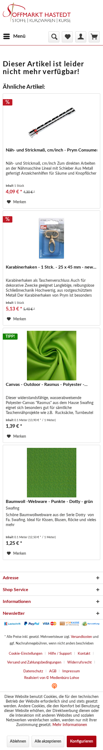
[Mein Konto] (80, 36)
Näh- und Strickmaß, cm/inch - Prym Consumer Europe (51, 150)
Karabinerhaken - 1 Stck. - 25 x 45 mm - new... (51, 267)
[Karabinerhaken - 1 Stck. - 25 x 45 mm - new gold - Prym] (51, 238)
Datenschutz (33, 671)
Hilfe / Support (60, 654)
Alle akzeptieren (48, 741)
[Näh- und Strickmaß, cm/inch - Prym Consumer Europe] (51, 121)
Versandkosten (81, 636)
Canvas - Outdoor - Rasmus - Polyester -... (47, 384)
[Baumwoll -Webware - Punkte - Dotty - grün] (51, 472)
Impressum (71, 671)
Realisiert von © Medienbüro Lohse (51, 678)
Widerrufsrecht (79, 662)
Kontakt (84, 654)
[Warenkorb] (94, 36)
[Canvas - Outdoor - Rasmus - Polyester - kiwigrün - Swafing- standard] (51, 355)
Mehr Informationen (69, 725)
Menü (19, 36)
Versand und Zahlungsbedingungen (34, 662)
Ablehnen (18, 741)
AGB (52, 671)
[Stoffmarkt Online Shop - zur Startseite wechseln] (39, 16)
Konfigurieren (81, 741)
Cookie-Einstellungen (25, 654)
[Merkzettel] (67, 36)
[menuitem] (14, 36)
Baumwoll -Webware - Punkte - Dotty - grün (49, 501)
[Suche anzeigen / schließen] (53, 36)
